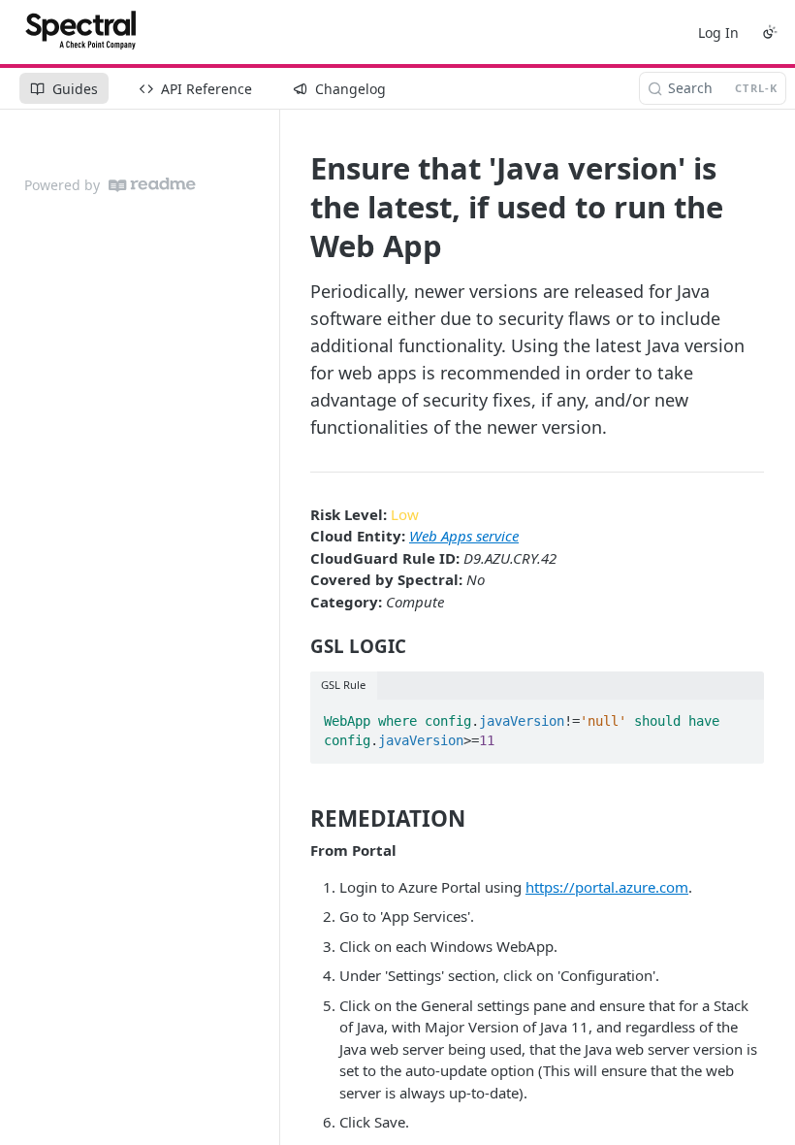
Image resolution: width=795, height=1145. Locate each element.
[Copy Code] (740, 715)
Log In (718, 32)
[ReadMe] (152, 185)
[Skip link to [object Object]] (297, 646)
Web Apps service (464, 535)
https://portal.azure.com (606, 887)
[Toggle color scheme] (769, 32)
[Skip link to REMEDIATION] (297, 819)
